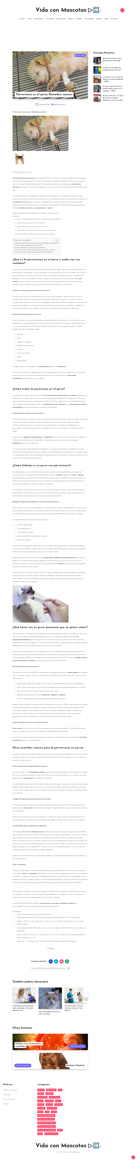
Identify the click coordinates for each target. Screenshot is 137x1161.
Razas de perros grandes (46, 1119)
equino (40, 1101)
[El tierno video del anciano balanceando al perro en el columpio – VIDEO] (97, 88)
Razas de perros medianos (46, 1123)
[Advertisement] (68, 37)
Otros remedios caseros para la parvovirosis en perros (34, 252)
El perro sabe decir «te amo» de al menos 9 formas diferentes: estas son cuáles (113, 98)
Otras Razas (38, 19)
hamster (49, 1104)
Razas (54, 1112)
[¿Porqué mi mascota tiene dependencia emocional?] (97, 60)
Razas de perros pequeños (46, 1130)
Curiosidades (89, 19)
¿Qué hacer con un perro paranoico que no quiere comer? (35, 250)
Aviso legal (6, 1095)
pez (47, 1112)
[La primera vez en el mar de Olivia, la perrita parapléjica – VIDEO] (97, 79)
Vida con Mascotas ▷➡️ (68, 10)
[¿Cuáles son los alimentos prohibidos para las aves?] (97, 70)
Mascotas (58, 1104)
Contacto (6, 1104)
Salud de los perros (51, 1133)
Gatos (30, 19)
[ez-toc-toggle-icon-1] (56, 240)
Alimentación (61, 19)
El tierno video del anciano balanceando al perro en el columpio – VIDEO (112, 89)
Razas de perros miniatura (46, 1126)
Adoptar (99, 19)
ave (60, 1090)
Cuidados (79, 19)
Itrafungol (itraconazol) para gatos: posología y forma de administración (23, 1008)
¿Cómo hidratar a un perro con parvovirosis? (30, 248)
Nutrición (114, 19)
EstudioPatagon (74, 1152)
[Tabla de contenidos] (57, 240)
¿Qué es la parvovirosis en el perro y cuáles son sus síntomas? (36, 243)
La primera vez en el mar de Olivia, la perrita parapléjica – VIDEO (113, 79)
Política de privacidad (10, 1090)
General (40, 1104)
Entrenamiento (54, 1097)
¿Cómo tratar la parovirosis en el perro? (29, 245)
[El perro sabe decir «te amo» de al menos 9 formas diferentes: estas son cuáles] (97, 98)
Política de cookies (9, 1099)
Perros (22, 19)
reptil (60, 1130)
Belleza (70, 19)
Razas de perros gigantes (46, 1115)
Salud (106, 19)
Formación (50, 19)
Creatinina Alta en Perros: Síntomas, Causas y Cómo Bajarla (74, 1008)
